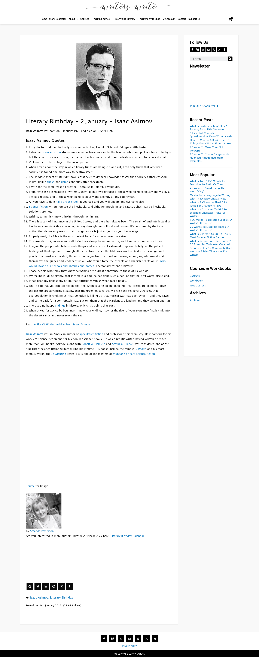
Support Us (194, 19)
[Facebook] (30, 586)
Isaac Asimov (39, 597)
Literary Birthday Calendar (127, 536)
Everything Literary (125, 19)
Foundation (58, 353)
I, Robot (140, 348)
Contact (182, 19)
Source (30, 486)
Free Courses (198, 285)
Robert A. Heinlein (93, 344)
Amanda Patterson (42, 531)
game (64, 181)
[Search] (230, 59)
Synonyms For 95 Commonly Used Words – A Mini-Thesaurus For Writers (211, 251)
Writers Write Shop (150, 19)
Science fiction (38, 206)
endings (60, 305)
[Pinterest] (54, 586)
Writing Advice (102, 19)
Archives (195, 300)
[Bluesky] (38, 586)
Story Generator (57, 19)
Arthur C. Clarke (122, 344)
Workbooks (197, 280)
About (72, 19)
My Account (169, 19)
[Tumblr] (70, 586)
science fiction (51, 152)
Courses (84, 19)
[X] (62, 586)
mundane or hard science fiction (134, 353)
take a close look (67, 201)
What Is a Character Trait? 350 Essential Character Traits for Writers (208, 213)
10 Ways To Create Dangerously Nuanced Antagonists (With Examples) (209, 157)
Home (44, 19)
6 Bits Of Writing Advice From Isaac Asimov (62, 324)
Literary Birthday (61, 597)
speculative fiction (91, 334)
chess (50, 181)
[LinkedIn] (46, 586)
